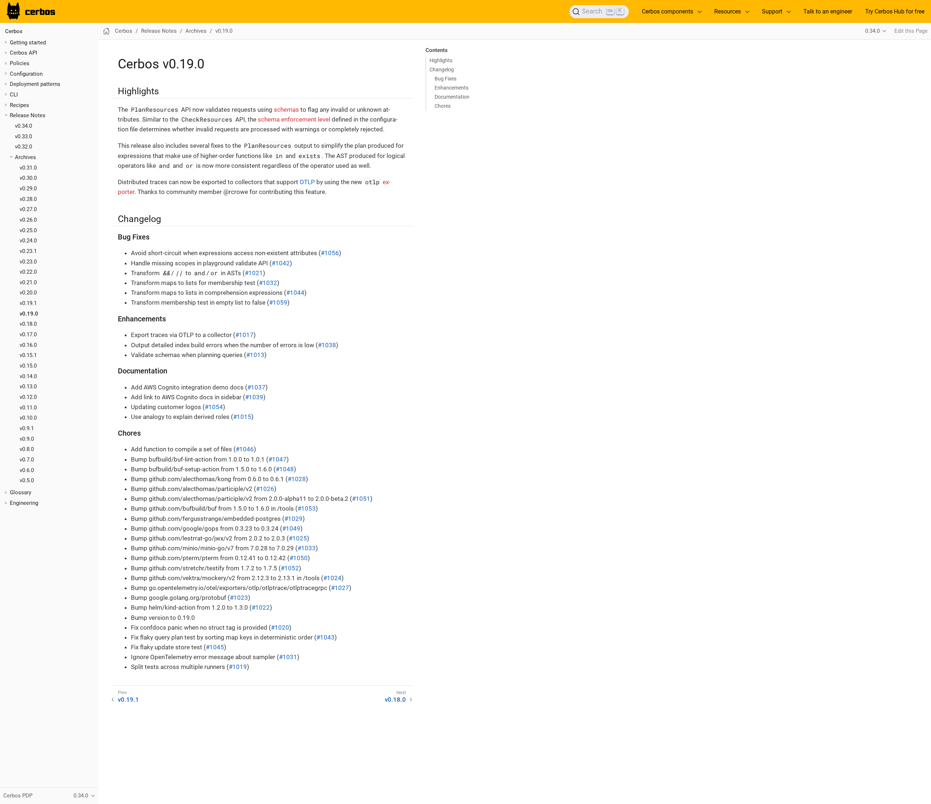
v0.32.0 (23, 146)
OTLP (307, 182)
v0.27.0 (28, 209)
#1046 (245, 449)
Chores (443, 106)
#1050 (298, 558)
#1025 (298, 538)
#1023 (239, 597)
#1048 (285, 469)
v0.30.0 (28, 178)
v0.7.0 (27, 459)
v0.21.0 (28, 282)
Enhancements (451, 88)
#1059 (278, 302)
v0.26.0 (28, 220)
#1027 (340, 587)
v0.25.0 (28, 230)
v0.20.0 (28, 292)
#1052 (290, 568)
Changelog (441, 69)
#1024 (332, 578)
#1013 (255, 355)
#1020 (280, 627)
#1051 (361, 498)
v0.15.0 (28, 366)
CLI (14, 94)
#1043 (325, 637)
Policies (19, 63)
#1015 (242, 416)
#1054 (214, 407)
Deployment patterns (35, 84)
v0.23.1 (28, 251)
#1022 (261, 607)
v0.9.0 (27, 438)
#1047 (277, 459)
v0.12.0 (28, 397)
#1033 (306, 548)
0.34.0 (872, 31)
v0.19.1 (28, 303)
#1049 (291, 528)
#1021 (254, 273)
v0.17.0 (28, 334)
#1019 (238, 666)
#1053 (306, 508)
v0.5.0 (27, 480)
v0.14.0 (28, 376)
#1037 (256, 387)
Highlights (440, 60)
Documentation (452, 97)
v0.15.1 (28, 355)
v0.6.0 (27, 470)
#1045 (215, 647)
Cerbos (14, 31)
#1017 (244, 334)
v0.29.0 (28, 188)
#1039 (254, 397)
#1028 (297, 479)
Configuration (26, 73)
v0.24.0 (28, 240)
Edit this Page (911, 31)
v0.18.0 (28, 324)
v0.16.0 (28, 344)
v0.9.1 (27, 428)
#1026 (265, 488)
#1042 (281, 263)
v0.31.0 (28, 167)
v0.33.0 (23, 136)
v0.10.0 (28, 418)
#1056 (330, 253)
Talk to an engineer (827, 11)
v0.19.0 (29, 313)
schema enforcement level (294, 119)
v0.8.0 (27, 449)
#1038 (327, 345)
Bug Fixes (445, 79)
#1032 (268, 282)
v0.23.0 (28, 261)
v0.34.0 (23, 126)
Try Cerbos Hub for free (894, 11)
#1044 (295, 292)
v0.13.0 (28, 386)
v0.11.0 (28, 407)
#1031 (288, 657)
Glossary (20, 492)
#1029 (293, 518)
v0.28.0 (28, 198)
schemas (286, 109)
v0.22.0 (28, 272)
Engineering (24, 503)
